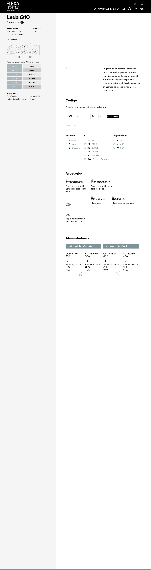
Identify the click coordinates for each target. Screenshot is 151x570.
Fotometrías (35, 96)
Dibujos (33, 99)
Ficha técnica (12, 96)
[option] (12, 50)
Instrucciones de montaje (17, 99)
